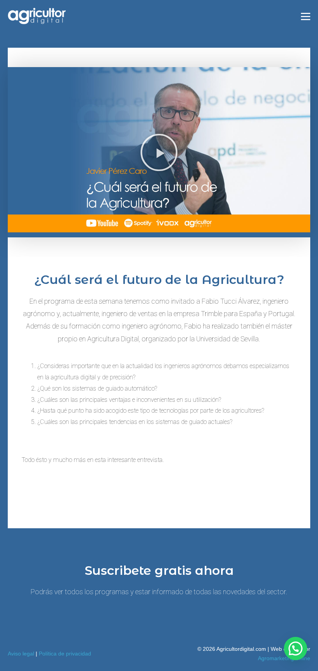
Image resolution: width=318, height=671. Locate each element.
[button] (159, 152)
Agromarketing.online (284, 658)
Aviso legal (21, 653)
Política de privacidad (65, 653)
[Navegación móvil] (305, 16)
